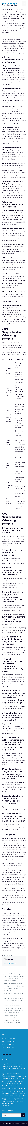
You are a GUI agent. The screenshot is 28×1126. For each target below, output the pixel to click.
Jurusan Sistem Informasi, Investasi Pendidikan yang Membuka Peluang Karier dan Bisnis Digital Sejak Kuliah (14, 1093)
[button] (20, 3)
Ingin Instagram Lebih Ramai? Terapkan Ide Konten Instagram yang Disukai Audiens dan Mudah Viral (14, 1076)
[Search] (23, 1115)
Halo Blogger (9, 3)
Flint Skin (8, 1123)
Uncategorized (8, 955)
